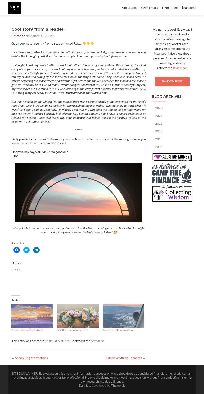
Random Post (172, 81)
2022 (158, 116)
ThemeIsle (118, 385)
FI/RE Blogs (170, 7)
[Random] (189, 7)
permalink (97, 341)
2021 (158, 123)
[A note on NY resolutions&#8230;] (123, 316)
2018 (158, 147)
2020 (158, 131)
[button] (14, 8)
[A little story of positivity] (78, 316)
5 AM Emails (149, 7)
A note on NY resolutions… (119, 330)
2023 (158, 108)
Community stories (57, 341)
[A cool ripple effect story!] (32, 316)
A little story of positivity (72, 330)
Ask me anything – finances (125, 358)
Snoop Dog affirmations (29, 358)
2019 (158, 139)
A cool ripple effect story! (27, 330)
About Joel (129, 7)
